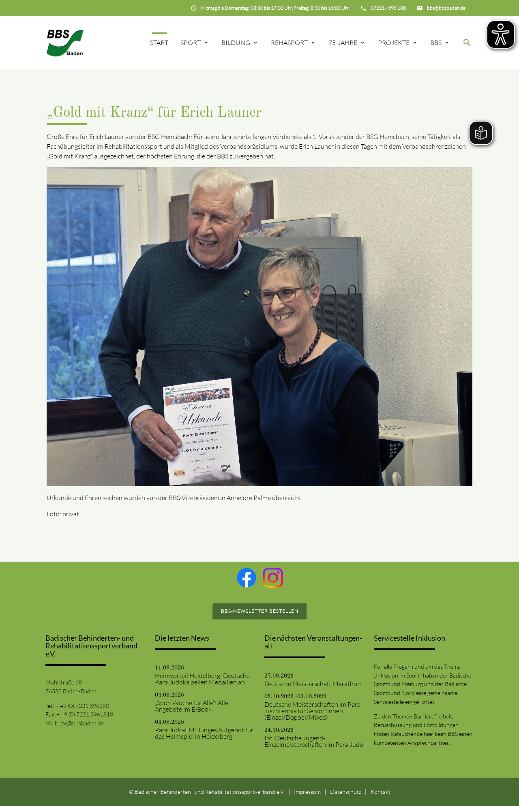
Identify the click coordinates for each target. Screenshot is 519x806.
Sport (190, 42)
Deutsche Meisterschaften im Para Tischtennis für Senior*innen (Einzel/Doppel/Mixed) (312, 710)
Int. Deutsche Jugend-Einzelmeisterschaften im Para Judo (313, 741)
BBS (436, 42)
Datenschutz (345, 791)
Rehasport (289, 42)
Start (159, 42)
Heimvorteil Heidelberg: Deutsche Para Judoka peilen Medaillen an (202, 678)
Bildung (235, 42)
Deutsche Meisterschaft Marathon (312, 683)
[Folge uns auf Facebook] (246, 577)
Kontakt (380, 791)
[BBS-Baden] (65, 42)
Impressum (307, 791)
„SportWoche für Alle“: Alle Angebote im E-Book (191, 705)
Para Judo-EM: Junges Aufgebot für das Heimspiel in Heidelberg (204, 733)
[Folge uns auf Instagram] (273, 578)
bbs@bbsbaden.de (81, 723)
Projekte (394, 42)
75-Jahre (342, 42)
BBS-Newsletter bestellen (259, 611)
